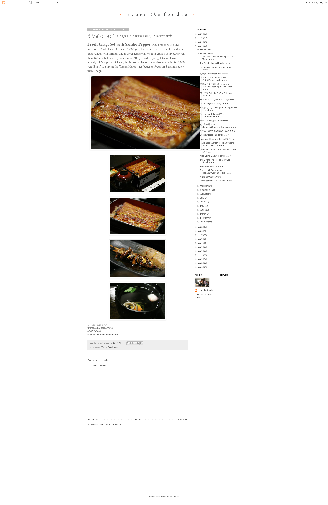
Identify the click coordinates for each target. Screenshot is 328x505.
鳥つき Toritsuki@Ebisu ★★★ (214, 74)
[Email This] (128, 343)
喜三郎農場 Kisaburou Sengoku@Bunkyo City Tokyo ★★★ (218, 125)
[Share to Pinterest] (141, 343)
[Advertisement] (137, 392)
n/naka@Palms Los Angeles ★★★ (216, 181)
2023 (200, 46)
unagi (116, 347)
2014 (200, 255)
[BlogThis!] (131, 343)
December (205, 49)
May (202, 206)
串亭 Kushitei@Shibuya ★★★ (214, 120)
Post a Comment (99, 366)
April (202, 210)
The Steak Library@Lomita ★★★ (215, 63)
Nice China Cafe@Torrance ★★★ (216, 156)
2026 (200, 34)
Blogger (176, 497)
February (204, 218)
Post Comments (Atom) (110, 424)
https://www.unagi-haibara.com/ (102, 334)
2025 (200, 38)
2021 (200, 231)
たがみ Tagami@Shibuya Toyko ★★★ (217, 131)
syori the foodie (205, 290)
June (202, 202)
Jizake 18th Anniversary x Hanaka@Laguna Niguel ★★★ (216, 171)
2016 (200, 247)
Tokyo (104, 347)
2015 (200, 251)
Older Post (182, 419)
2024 (200, 42)
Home (138, 419)
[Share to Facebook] (138, 343)
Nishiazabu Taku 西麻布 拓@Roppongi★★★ (212, 115)
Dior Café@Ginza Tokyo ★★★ (214, 103)
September (205, 190)
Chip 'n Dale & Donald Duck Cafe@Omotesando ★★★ (213, 79)
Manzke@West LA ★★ (210, 177)
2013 (200, 259)
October (204, 186)
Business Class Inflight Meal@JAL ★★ (218, 139)
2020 (200, 235)
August (203, 194)
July (202, 198)
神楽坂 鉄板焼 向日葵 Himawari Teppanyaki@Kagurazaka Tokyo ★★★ (216, 86)
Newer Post (93, 419)
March (203, 214)
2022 (200, 227)
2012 (200, 263)
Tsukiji (110, 347)
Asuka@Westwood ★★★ (212, 166)
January (204, 222)
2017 (200, 243)
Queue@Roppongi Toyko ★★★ (215, 135)
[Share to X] (134, 343)
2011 (200, 267)
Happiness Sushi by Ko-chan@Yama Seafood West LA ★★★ (217, 144)
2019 (200, 239)
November (205, 53)
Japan (97, 347)
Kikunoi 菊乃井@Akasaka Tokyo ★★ (217, 99)
